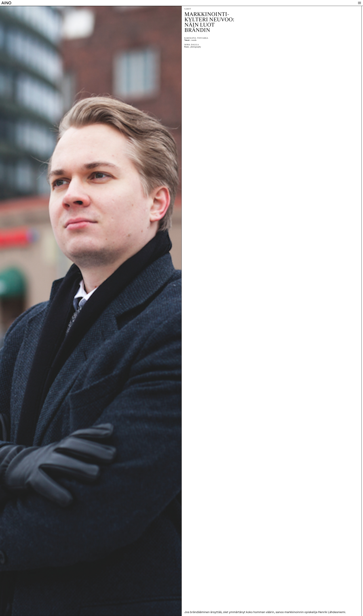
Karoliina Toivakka (196, 38)
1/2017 (187, 9)
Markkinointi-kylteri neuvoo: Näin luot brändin (209, 22)
